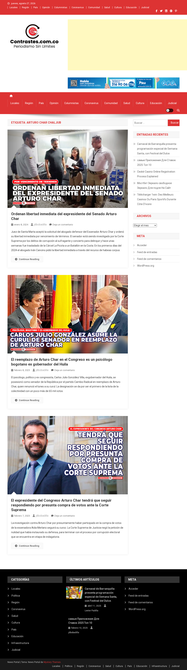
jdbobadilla (40, 224)
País (35, 7)
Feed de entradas (147, 252)
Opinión (46, 7)
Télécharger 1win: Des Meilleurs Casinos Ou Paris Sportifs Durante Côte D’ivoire (156, 199)
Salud (107, 7)
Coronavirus (78, 7)
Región (25, 7)
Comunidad (94, 7)
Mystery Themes (52, 662)
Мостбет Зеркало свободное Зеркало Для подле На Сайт (154, 185)
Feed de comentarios (149, 258)
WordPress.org (145, 265)
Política (16, 595)
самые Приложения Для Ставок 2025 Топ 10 (156, 162)
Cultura (118, 7)
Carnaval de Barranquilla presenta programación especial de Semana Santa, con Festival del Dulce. (157, 148)
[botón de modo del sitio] (169, 110)
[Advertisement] (127, 44)
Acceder (142, 245)
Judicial (145, 7)
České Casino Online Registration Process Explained (156, 174)
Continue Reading (29, 259)
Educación (131, 7)
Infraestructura (20, 643)
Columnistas (60, 7)
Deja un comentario (63, 224)
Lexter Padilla (91, 610)
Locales (13, 7)
